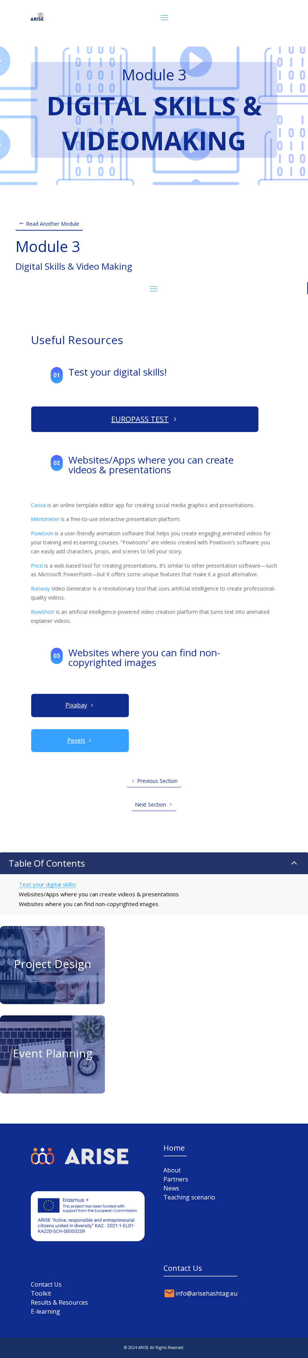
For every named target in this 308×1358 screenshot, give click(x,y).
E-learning (45, 1311)
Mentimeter (45, 519)
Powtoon (42, 533)
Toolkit (41, 1293)
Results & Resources (59, 1302)
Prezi (37, 565)
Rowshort (42, 611)
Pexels (76, 740)
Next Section (150, 804)
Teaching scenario (189, 1197)
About (172, 1170)
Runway (40, 588)
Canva (38, 505)
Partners (175, 1179)
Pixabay (76, 705)
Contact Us (46, 1284)
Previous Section (157, 780)
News (171, 1188)
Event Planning (52, 1053)
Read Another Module (52, 223)
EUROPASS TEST (140, 419)
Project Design (52, 963)
